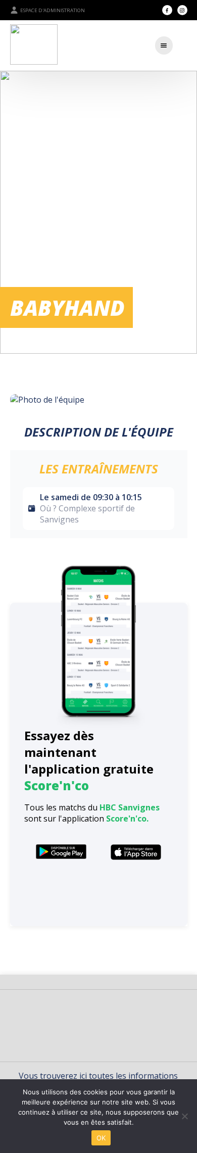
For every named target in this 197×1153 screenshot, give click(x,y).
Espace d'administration (52, 10)
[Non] (184, 1116)
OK (101, 1138)
